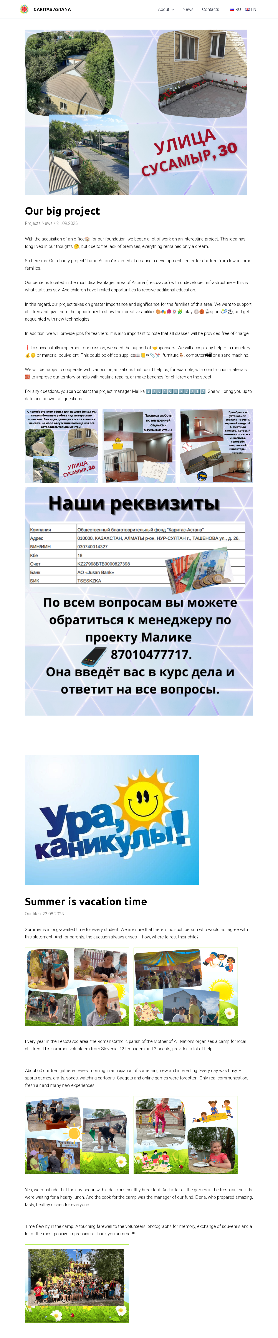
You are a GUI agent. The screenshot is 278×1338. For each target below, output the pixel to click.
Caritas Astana (52, 9)
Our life (32, 913)
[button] (171, 9)
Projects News (39, 223)
